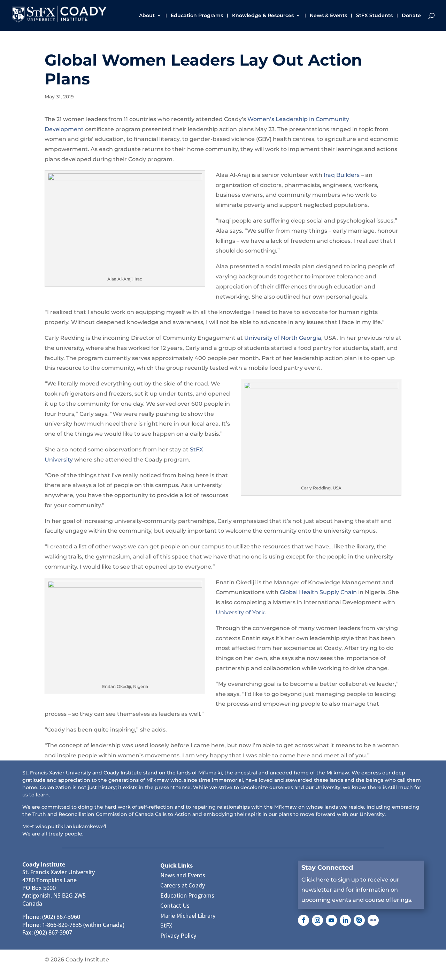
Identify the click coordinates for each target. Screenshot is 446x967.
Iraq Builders (342, 175)
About (147, 15)
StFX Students (374, 15)
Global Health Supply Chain (318, 592)
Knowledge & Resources (263, 15)
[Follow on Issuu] (359, 920)
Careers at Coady (182, 885)
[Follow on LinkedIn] (345, 920)
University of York (240, 612)
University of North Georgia (282, 338)
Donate (411, 15)
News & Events (328, 15)
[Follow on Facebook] (303, 920)
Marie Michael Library (187, 916)
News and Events (182, 875)
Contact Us (175, 905)
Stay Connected (327, 867)
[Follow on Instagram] (317, 920)
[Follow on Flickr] (373, 920)
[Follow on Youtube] (331, 920)
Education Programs (197, 15)
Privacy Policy (178, 935)
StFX (166, 925)
